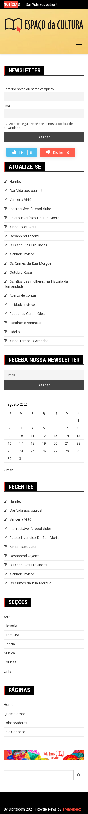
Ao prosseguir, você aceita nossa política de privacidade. (38, 126)
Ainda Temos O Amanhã (29, 340)
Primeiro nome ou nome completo (29, 89)
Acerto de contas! (23, 295)
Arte (7, 616)
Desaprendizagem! (24, 236)
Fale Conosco (14, 732)
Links (8, 671)
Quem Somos (15, 713)
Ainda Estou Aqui (23, 227)
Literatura (11, 634)
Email (7, 106)
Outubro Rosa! (21, 272)
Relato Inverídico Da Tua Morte (34, 217)
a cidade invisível (23, 254)
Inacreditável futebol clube (30, 208)
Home (8, 704)
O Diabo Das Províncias (28, 245)
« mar (8, 470)
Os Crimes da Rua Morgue (30, 263)
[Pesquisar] (79, 775)
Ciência (9, 644)
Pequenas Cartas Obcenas (30, 313)
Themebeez (71, 809)
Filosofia (10, 625)
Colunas (10, 662)
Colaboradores (15, 722)
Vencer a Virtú (20, 199)
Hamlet (15, 181)
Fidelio (15, 331)
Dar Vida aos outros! (41, 4)
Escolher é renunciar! (26, 322)
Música (9, 653)
